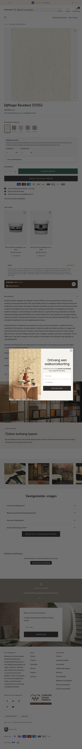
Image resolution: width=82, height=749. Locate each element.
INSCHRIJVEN (57, 388)
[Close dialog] (71, 350)
